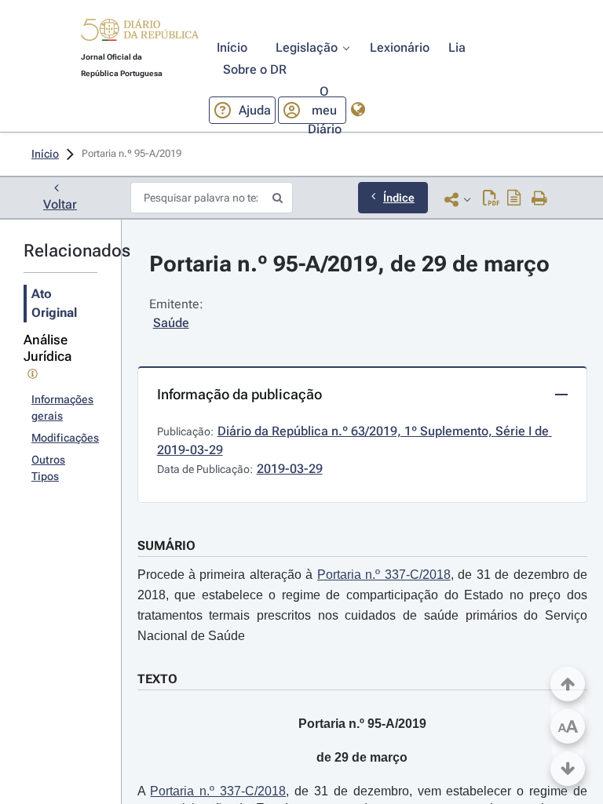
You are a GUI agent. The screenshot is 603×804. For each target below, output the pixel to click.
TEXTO (157, 678)
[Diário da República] (140, 33)
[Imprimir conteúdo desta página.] (540, 199)
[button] (140, 32)
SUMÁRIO (166, 545)
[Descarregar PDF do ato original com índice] (514, 199)
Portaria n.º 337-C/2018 (384, 574)
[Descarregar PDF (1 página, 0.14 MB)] (491, 199)
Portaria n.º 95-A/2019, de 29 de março (349, 264)
